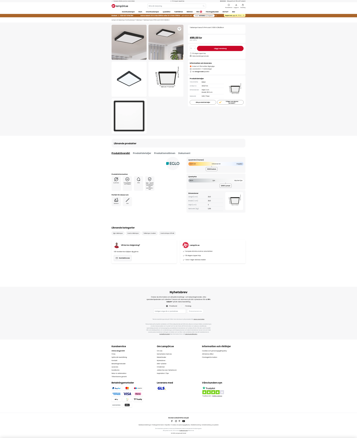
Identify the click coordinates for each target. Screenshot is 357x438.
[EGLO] (172, 163)
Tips (167, 373)
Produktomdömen (164, 153)
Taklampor (139, 20)
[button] (129, 79)
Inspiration (161, 373)
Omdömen (161, 367)
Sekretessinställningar (145, 425)
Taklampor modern (149, 233)
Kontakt (114, 360)
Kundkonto (115, 370)
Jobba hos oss (162, 370)
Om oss (159, 351)
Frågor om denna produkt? (232, 102)
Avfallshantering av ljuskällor (210, 425)
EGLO (204, 82)
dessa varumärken (199, 319)
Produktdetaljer (142, 153)
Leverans (115, 367)
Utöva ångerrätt (118, 351)
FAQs (113, 354)
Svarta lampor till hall (167, 233)
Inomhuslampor (130, 20)
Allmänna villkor (208, 354)
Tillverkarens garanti (119, 377)
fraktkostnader (183, 430)
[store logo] (120, 6)
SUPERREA (204, 16)
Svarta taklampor (133, 233)
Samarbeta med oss (164, 354)
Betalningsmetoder (119, 364)
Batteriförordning (196, 425)
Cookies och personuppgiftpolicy (180, 425)
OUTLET (225, 12)
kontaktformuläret (165, 334)
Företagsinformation (209, 357)
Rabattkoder (161, 357)
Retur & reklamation (119, 373)
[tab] (121, 153)
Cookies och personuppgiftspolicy (214, 351)
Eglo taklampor (118, 233)
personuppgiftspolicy (191, 334)
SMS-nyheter (162, 364)
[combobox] (176, 6)
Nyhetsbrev (161, 360)
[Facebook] (173, 421)
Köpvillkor (167, 425)
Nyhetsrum (173, 370)
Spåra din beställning (119, 357)
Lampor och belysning (118, 20)
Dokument (184, 153)
